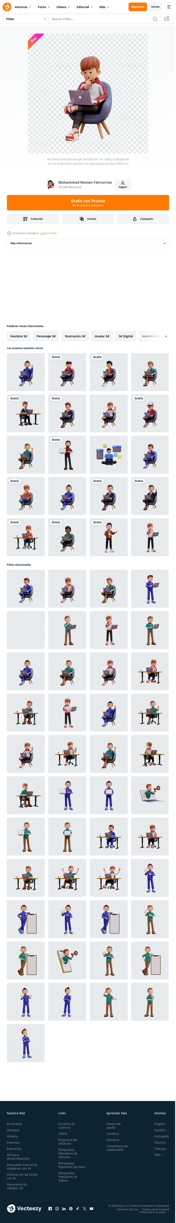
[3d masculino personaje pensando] (67, 1002)
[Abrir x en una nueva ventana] (84, 1208)
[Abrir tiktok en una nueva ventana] (77, 1208)
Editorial (83, 7)
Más (102, 7)
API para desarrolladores (18, 1157)
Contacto (111, 1134)
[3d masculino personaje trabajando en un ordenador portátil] (26, 413)
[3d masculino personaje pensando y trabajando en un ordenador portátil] (150, 537)
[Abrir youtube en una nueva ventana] (91, 1208)
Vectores (21, 7)
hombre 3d (18, 336)
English (156, 1124)
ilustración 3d (75, 336)
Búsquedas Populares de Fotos (67, 1166)
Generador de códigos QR (17, 1186)
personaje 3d (46, 336)
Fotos (42, 7)
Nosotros (111, 1140)
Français (157, 1149)
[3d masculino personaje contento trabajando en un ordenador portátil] (67, 878)
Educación (14, 1149)
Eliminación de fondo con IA (17, 1176)
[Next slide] (159, 336)
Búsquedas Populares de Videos (67, 1180)
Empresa (13, 1142)
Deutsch (157, 1142)
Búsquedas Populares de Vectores (67, 1153)
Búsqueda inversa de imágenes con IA (21, 1166)
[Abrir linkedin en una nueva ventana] (64, 1208)
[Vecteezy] (7, 7)
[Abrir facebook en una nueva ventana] (50, 1208)
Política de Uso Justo (149, 1212)
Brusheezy (14, 1124)
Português (158, 1136)
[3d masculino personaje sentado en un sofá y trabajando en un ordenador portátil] (67, 372)
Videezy (12, 1136)
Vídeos (61, 7)
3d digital (126, 336)
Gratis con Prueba (88, 202)
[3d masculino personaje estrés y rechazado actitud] (26, 1002)
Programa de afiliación (67, 1142)
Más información (21, 243)
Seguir (123, 187)
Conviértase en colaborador (115, 1148)
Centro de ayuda (112, 1125)
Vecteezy (13, 1130)
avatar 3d (102, 336)
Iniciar (155, 7)
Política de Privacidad (152, 1209)
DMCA (62, 1134)
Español (156, 1130)
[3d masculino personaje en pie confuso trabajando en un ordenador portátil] (150, 589)
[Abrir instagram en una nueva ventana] (57, 1208)
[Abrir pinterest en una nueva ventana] (71, 1208)
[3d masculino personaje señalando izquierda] (109, 537)
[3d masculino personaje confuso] (109, 1002)
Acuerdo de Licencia (66, 1125)
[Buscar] (155, 18)
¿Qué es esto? (48, 233)
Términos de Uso (124, 1209)
